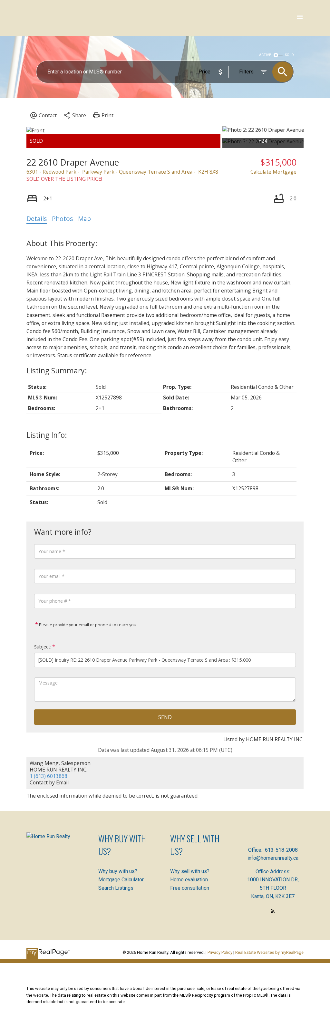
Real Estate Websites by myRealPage (269, 952)
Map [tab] (84, 219)
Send (165, 717)
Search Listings (115, 888)
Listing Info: (46, 435)
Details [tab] (36, 219)
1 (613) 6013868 (48, 776)
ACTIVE (265, 55)
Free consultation (189, 888)
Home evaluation (189, 880)
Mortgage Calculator (121, 880)
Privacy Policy (220, 952)
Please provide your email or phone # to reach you (87, 625)
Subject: (42, 647)
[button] (273, 911)
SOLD (289, 55)
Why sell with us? (189, 871)
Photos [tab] (62, 219)
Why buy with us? (117, 871)
